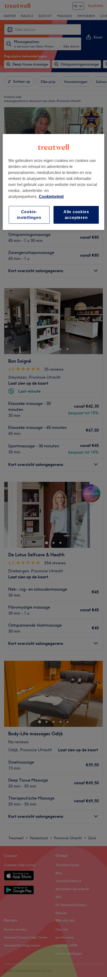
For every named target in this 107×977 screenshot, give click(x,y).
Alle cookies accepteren (76, 214)
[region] (54, 182)
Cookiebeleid (51, 196)
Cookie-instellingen (29, 214)
